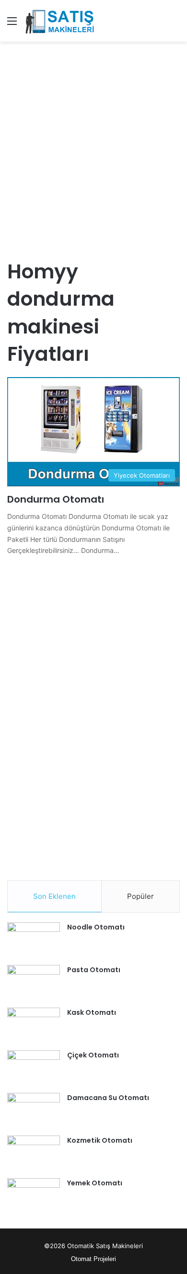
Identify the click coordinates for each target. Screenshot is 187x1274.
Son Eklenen (54, 896)
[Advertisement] (93, 144)
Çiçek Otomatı (93, 1055)
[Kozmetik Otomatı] (33, 1153)
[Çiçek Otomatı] (33, 1068)
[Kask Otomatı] (33, 1026)
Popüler (140, 896)
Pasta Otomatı (93, 970)
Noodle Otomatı (96, 927)
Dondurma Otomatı (55, 499)
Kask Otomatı (91, 1012)
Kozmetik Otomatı (99, 1140)
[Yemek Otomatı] (33, 1196)
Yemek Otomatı (94, 1183)
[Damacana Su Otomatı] (33, 1111)
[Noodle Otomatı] (33, 940)
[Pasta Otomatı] (33, 983)
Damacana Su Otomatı (108, 1097)
